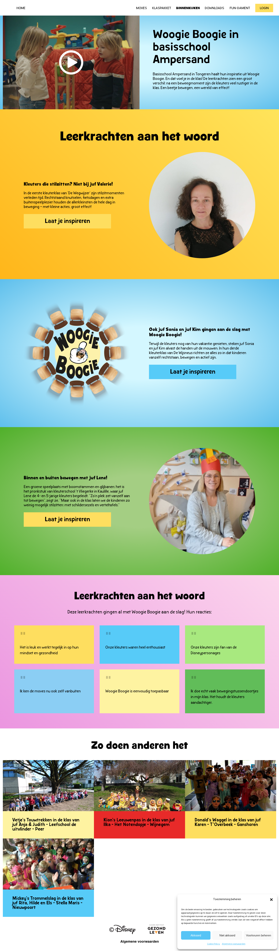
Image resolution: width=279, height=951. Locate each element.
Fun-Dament (240, 8)
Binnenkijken (188, 8)
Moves (141, 8)
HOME (21, 8)
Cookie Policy (213, 944)
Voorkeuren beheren (258, 935)
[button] (271, 899)
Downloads (214, 8)
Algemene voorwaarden (233, 944)
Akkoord (196, 935)
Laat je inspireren (67, 221)
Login (264, 8)
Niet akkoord (227, 935)
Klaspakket (161, 8)
